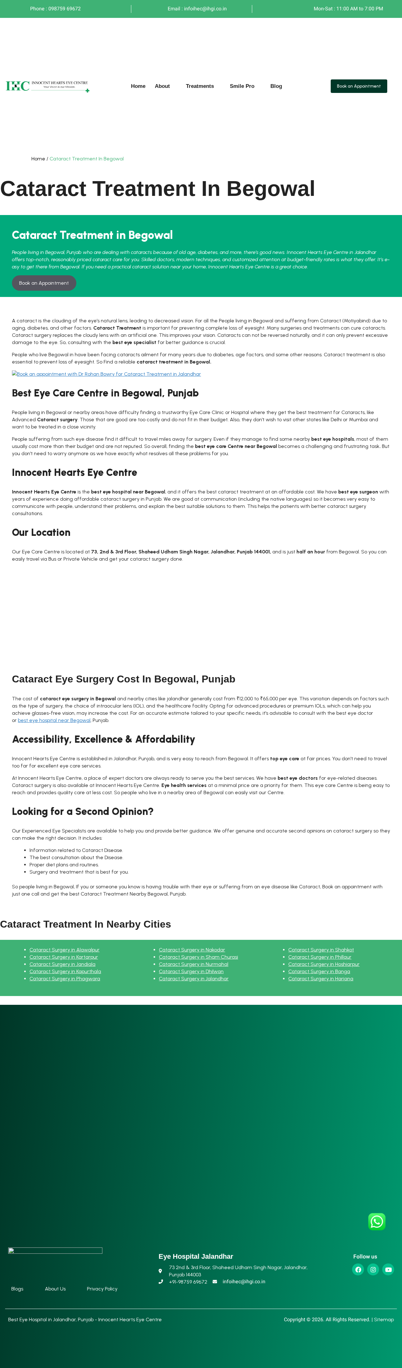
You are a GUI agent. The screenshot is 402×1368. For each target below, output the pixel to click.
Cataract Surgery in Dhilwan (191, 971)
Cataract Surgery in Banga (319, 971)
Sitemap (384, 1319)
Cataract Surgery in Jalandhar (194, 979)
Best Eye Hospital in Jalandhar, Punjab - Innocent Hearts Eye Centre (85, 1319)
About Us (55, 1289)
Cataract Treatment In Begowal (87, 159)
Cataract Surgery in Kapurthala (65, 971)
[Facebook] (358, 1269)
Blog (276, 86)
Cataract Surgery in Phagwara (65, 979)
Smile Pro (242, 86)
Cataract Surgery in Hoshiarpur (324, 964)
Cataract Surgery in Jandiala (62, 964)
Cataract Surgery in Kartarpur (64, 957)
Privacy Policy (102, 1289)
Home (138, 86)
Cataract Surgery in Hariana (320, 979)
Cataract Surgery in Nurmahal (193, 964)
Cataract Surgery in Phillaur (319, 957)
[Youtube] (388, 1269)
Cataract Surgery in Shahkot (321, 950)
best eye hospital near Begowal (54, 720)
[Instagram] (373, 1269)
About (162, 86)
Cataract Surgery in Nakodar (192, 950)
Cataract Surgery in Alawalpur (65, 950)
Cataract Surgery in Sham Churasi (198, 957)
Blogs (17, 1289)
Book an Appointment (44, 283)
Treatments (200, 86)
